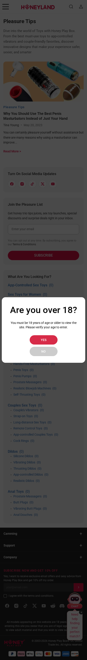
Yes (43, 340)
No (43, 351)
